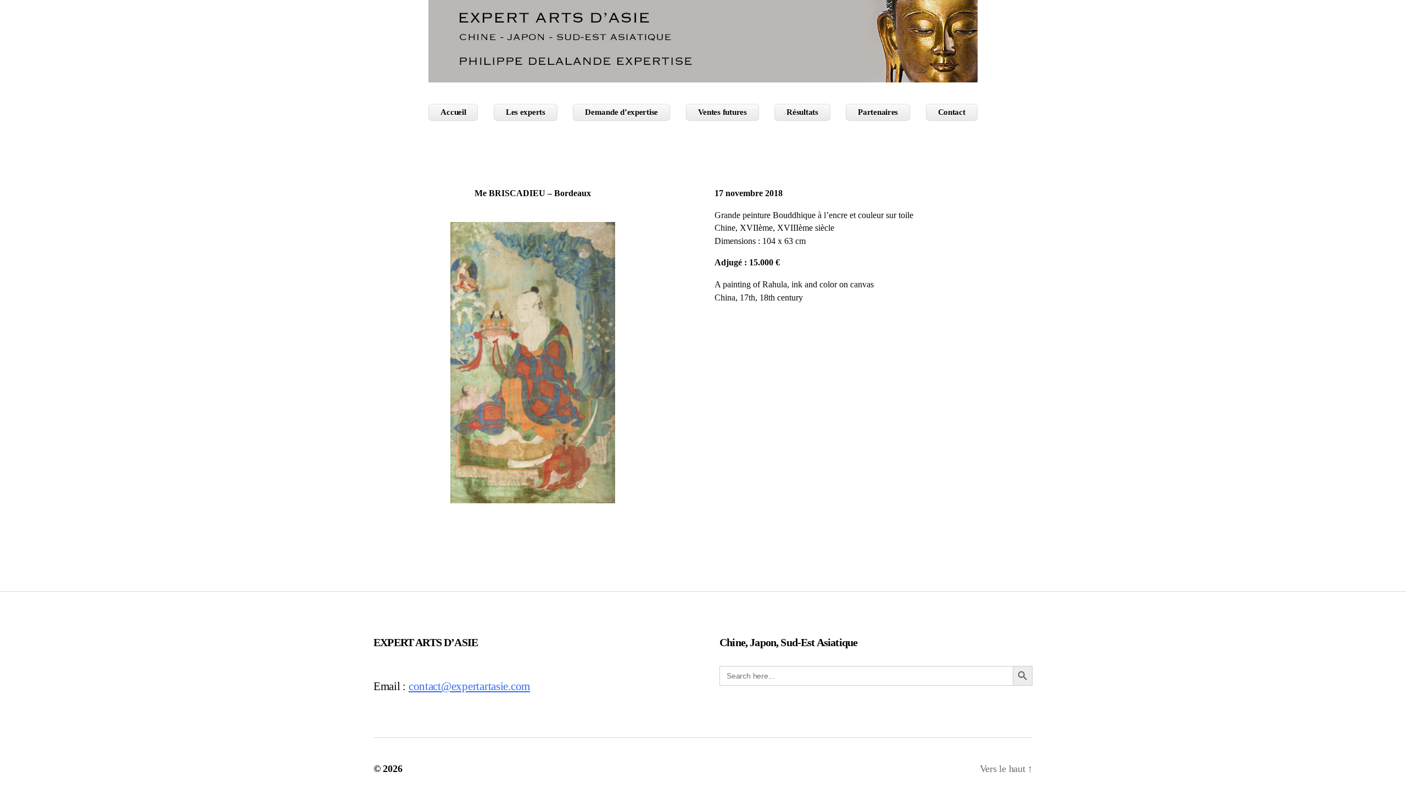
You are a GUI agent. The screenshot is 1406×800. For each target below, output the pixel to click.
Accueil (453, 112)
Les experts (525, 112)
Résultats (802, 112)
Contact (952, 112)
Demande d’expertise (621, 112)
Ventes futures (722, 112)
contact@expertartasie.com (469, 686)
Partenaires (878, 112)
